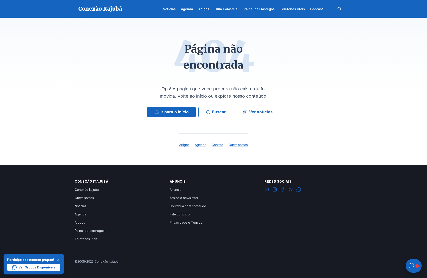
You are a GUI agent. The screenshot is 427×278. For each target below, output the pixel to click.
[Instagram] (274, 190)
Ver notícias (261, 112)
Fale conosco (180, 214)
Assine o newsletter (184, 198)
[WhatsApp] (298, 190)
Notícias (80, 206)
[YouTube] (266, 190)
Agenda (200, 145)
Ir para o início (175, 112)
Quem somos (238, 145)
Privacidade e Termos (186, 222)
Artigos (184, 145)
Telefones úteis (86, 239)
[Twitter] (290, 190)
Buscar (219, 112)
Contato (217, 145)
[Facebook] (282, 190)
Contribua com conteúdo (188, 206)
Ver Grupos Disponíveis (36, 267)
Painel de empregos (90, 231)
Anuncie (175, 189)
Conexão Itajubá (87, 189)
